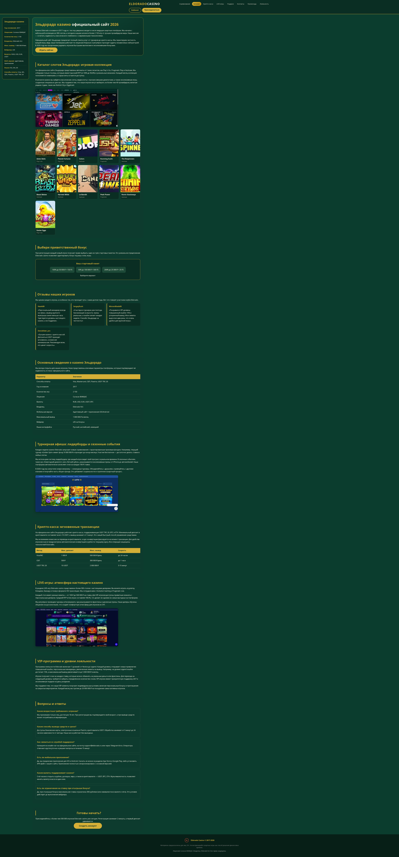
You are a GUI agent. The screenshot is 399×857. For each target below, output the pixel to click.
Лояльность (264, 4)
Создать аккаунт (88, 825)
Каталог (196, 4)
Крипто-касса (208, 4)
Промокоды (252, 4)
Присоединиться (151, 10)
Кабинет (135, 10)
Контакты (240, 4)
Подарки (230, 4)
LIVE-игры (220, 4)
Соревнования (184, 4)
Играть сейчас (46, 50)
